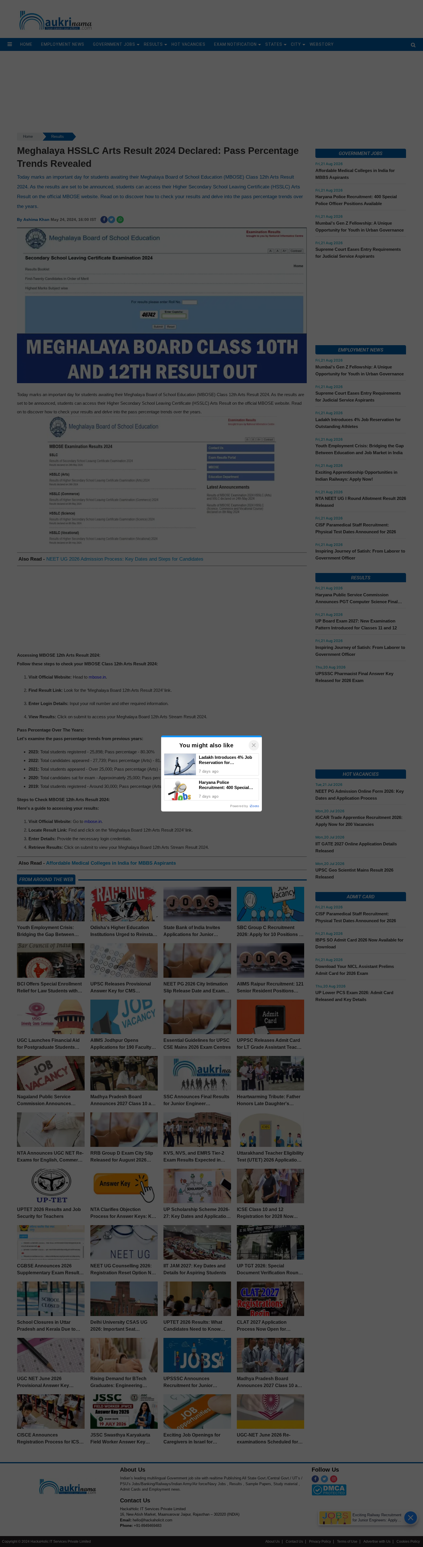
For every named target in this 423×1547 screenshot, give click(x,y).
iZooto (254, 806)
